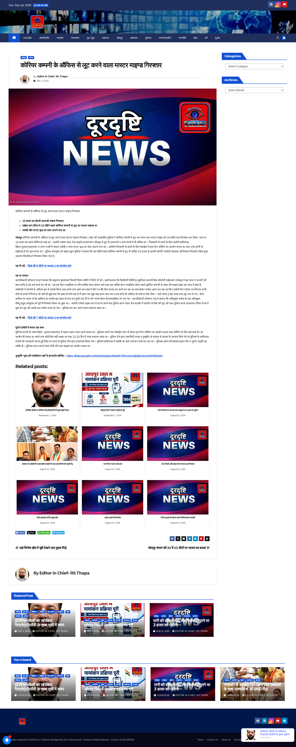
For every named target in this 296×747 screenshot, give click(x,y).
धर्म (206, 37)
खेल (195, 37)
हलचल (26, 616)
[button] (277, 37)
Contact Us (212, 739)
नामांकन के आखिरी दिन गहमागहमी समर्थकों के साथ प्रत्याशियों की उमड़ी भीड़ (252, 686)
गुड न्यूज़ (91, 37)
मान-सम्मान (51, 612)
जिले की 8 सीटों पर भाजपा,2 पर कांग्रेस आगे (49, 265)
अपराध (31, 57)
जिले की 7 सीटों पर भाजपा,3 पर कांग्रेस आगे (49, 317)
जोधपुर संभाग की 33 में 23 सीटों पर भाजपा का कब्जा (177, 548)
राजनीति (182, 37)
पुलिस (170, 616)
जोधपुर (120, 37)
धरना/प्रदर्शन (165, 37)
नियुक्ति (42, 612)
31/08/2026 (163, 695)
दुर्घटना (148, 37)
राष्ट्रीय (60, 37)
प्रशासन (109, 620)
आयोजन (134, 37)
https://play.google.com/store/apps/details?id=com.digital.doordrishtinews (115, 355)
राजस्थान (75, 37)
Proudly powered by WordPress (24, 739)
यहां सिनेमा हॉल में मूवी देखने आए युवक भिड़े (43, 548)
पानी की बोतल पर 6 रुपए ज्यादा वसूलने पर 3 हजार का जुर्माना (181, 622)
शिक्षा (67, 612)
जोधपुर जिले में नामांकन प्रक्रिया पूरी (108, 624)
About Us (226, 739)
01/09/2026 (24, 695)
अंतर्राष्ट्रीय (44, 37)
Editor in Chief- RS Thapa (52, 76)
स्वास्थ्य (105, 37)
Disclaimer (239, 739)
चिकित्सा (34, 612)
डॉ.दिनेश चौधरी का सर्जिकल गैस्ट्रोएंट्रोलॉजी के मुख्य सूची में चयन (39, 622)
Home (27, 37)
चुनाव (217, 37)
